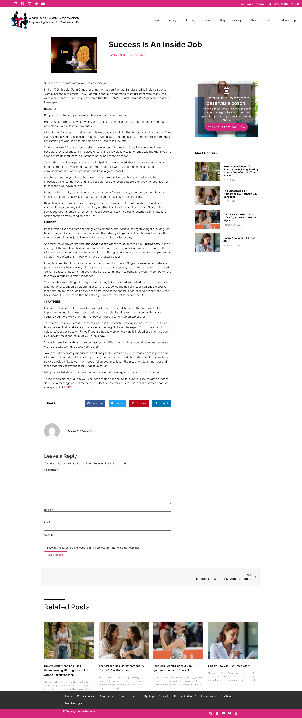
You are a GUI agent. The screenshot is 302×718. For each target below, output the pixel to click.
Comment (51, 469)
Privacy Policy (85, 696)
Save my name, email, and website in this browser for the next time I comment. (94, 547)
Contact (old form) (185, 696)
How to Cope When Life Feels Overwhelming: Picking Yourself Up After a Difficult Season (240, 171)
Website (48, 535)
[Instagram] (29, 3)
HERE (68, 387)
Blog (222, 20)
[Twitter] (36, 3)
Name (48, 510)
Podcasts (209, 20)
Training (190, 20)
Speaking (236, 20)
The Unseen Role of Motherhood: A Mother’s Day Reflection (240, 193)
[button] (95, 403)
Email (48, 522)
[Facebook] (22, 3)
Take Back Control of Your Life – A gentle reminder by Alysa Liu (239, 217)
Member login (289, 20)
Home (156, 20)
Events (135, 696)
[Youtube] (43, 3)
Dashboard (226, 696)
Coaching (171, 20)
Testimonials (208, 696)
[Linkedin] (15, 3)
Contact (271, 20)
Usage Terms (106, 696)
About (254, 20)
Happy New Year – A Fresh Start (229, 666)
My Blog (149, 696)
